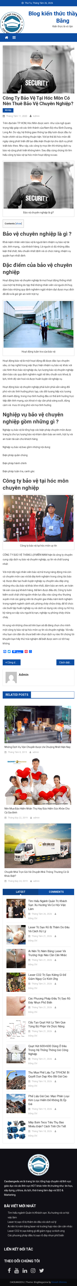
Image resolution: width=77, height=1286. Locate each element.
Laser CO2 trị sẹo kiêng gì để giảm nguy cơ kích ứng (47, 977)
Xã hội (8, 110)
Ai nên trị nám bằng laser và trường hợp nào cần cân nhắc (47, 953)
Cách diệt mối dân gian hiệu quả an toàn (66, 662)
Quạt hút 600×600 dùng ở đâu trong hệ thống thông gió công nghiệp (48, 1050)
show (18, 223)
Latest (20, 891)
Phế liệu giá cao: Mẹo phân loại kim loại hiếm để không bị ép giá (48, 1100)
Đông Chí (32, 918)
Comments (56, 891)
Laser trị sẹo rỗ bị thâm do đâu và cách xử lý (48, 929)
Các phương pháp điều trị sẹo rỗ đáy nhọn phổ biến (49, 1000)
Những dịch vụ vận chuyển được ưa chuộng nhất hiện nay (37, 747)
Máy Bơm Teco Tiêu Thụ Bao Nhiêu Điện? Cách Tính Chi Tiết (47, 1124)
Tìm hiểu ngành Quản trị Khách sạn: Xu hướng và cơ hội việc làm (47, 905)
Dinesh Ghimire (59, 1282)
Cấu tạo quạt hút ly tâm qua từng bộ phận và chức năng (46, 1024)
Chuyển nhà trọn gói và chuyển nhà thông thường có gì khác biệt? (36, 873)
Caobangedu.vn (13, 1181)
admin (36, 116)
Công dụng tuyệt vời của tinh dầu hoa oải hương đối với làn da (14, 662)
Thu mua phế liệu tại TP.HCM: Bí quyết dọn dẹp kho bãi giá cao (48, 1074)
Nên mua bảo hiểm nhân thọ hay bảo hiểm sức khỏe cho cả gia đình (37, 810)
